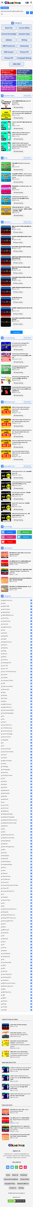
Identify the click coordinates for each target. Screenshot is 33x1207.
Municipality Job (17, 840)
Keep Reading (19, 107)
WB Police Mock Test (17, 986)
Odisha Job (17, 858)
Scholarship (24, 46)
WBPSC (17, 998)
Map (17, 829)
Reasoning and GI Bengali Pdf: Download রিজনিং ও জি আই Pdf (20, 377)
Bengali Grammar (17, 642)
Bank (17, 630)
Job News (17, 796)
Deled (17, 692)
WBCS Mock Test (17, 992)
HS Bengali (17, 766)
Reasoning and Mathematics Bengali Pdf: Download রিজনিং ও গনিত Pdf (21, 355)
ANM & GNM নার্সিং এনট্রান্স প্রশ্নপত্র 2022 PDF (22, 123)
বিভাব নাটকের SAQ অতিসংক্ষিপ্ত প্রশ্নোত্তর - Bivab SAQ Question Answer (20, 587)
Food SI (17, 722)
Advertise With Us (23, 1183)
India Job (17, 784)
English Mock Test (17, 707)
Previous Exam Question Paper (17, 885)
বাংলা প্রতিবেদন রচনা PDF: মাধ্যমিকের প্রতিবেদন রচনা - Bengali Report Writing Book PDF (20, 562)
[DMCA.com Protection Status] (16, 1202)
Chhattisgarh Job (17, 662)
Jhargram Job (17, 790)
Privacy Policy (24, 1179)
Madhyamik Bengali (17, 814)
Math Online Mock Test (17, 835)
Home (8, 1175)
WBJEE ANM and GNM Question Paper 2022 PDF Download (21, 133)
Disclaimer (23, 1175)
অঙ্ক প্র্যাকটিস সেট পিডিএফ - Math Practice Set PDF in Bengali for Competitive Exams (22, 175)
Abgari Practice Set (17, 600)
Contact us (12, 1188)
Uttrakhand (17, 980)
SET (17, 935)
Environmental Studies (17, 710)
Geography (17, 740)
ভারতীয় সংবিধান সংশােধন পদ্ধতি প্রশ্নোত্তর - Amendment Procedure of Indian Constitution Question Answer (19, 1053)
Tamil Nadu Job (17, 953)
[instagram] (25, 1167)
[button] (27, 12)
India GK (17, 781)
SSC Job (17, 947)
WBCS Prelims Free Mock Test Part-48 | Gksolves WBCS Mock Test (22, 431)
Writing (24, 40)
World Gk (17, 1001)
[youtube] (20, 1167)
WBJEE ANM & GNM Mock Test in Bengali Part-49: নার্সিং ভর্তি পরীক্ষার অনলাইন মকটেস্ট (20, 1077)
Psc (17, 894)
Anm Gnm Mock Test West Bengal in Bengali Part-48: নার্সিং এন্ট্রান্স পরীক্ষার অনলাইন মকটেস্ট (20, 1086)
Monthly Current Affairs (17, 838)
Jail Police (17, 787)
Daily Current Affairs (17, 686)
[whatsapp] (16, 1167)
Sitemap (21, 1188)
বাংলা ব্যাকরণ (17, 1007)
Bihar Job (17, 645)
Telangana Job (17, 956)
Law (17, 802)
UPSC (17, 968)
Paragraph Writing (24, 58)
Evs (17, 716)
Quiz (17, 903)
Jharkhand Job (17, 793)
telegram (26, 537)
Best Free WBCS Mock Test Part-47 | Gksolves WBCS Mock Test (21, 441)
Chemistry (17, 659)
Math (17, 832)
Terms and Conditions (11, 1179)
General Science (17, 737)
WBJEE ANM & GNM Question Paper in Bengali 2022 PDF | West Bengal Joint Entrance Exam (21, 145)
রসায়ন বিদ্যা (17, 1010)
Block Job (17, 654)
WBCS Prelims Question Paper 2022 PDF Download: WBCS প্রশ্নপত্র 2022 (22, 112)
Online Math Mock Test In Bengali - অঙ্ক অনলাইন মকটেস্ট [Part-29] (22, 483)
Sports (17, 941)
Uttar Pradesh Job (17, 974)
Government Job (17, 748)
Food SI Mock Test (17, 725)
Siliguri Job (17, 938)
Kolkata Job (17, 799)
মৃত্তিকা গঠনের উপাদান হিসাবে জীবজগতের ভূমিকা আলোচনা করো (12, 12)
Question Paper (24, 34)
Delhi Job (17, 695)
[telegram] (12, 1167)
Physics (17, 867)
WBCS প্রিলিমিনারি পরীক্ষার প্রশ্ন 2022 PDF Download (21, 102)
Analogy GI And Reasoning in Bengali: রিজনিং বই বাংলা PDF (20, 367)
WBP (17, 995)
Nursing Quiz (17, 855)
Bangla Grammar (17, 627)
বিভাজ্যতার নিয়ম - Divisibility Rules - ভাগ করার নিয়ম (21, 187)
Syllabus (9, 40)
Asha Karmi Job (17, 621)
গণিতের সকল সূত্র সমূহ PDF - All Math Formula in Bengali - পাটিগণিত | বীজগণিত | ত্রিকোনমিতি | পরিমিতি (22, 209)
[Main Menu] (2, 2)
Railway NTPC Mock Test (17, 915)
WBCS (17, 989)
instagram (10, 537)
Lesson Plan (17, 805)
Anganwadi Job (17, 612)
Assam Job (17, 624)
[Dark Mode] (31, 2)
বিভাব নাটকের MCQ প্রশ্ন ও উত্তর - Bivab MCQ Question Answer (20, 553)
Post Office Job (17, 879)
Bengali (17, 639)
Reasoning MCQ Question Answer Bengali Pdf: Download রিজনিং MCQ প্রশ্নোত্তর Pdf (21, 389)
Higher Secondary (17, 760)
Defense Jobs (17, 689)
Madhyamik (17, 811)
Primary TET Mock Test (17, 891)
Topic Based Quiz (17, 962)
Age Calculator (17, 609)
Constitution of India (17, 680)
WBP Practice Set (9, 46)
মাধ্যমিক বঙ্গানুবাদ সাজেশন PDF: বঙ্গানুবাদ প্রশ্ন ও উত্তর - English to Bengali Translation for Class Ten (20, 571)
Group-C (17, 754)
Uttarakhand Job (17, 977)
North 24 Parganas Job (17, 846)
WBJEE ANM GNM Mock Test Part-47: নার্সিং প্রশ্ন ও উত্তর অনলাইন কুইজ (20, 1095)
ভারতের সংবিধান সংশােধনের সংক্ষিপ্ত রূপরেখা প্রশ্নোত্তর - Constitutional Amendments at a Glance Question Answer (20, 1043)
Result (17, 924)
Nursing (17, 852)
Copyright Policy (10, 1183)
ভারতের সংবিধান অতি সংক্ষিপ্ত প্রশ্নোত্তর (18, 1024)
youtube (9, 542)
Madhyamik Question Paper (17, 823)
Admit (17, 603)
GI (17, 743)
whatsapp (26, 532)
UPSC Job (17, 971)
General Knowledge (9, 34)
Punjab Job (17, 897)
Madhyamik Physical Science (17, 820)
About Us (15, 1175)
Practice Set (17, 882)
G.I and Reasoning (17, 728)
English (17, 701)
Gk (17, 746)
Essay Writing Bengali (17, 713)
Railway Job (17, 912)
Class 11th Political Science (17, 671)
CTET (17, 683)
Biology (17, 651)
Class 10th (17, 665)
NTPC (17, 849)
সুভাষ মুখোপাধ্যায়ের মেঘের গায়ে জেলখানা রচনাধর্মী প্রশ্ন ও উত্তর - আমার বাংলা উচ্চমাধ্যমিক (20, 579)
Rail (17, 906)
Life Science (17, 808)
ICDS (17, 778)
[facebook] (7, 1167)
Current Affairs (24, 28)
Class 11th (17, 668)
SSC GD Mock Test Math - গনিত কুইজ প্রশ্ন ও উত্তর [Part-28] (21, 493)
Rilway (17, 927)
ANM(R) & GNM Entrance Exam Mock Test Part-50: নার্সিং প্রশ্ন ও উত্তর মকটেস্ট (20, 1068)
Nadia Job (17, 843)
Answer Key (17, 618)
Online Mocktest (17, 861)
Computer (17, 677)
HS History (17, 772)
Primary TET (24, 52)
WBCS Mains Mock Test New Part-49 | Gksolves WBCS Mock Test (21, 420)
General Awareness (17, 731)
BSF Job (17, 656)
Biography (17, 648)
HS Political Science (17, 775)
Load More (16, 332)
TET (17, 959)
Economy (17, 698)
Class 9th (17, 674)
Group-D (17, 757)
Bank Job (17, 633)
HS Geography (17, 769)
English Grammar (17, 704)
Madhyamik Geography (17, 817)
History (17, 763)
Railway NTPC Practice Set (17, 918)
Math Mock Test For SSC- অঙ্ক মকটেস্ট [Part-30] (21, 472)
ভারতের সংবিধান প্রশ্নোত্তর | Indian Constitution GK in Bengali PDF (19, 1034)
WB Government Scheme (17, 983)
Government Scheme (17, 751)
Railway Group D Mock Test (17, 909)
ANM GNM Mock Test (17, 615)
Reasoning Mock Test (17, 921)
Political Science (17, 876)
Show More (27, 95)
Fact (17, 719)
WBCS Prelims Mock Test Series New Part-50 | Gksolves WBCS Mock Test (21, 409)
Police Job (17, 873)
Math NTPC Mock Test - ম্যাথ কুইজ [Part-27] (21, 504)
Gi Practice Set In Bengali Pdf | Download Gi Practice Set (20, 344)
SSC (17, 944)
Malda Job (17, 826)
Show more (27, 222)
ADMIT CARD (17, 606)
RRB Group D (17, 930)
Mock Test (8, 28)
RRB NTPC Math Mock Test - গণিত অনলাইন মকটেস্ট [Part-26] (21, 514)
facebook (10, 532)
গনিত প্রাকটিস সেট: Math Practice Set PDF (21, 164)
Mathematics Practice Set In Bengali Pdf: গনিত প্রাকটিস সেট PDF (20, 197)
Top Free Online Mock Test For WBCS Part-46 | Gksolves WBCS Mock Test (21, 453)
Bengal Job (17, 636)
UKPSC (17, 965)
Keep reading (18, 232)
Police (17, 870)
